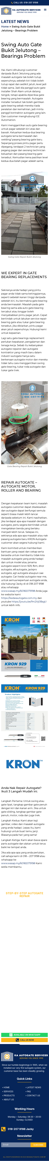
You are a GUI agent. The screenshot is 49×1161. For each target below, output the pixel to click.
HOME (7, 1087)
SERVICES (8, 1091)
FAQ (29, 1091)
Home (5, 26)
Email (3, 1141)
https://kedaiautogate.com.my (19, 598)
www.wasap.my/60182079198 (18, 590)
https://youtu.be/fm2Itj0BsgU (29, 601)
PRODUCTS (9, 1095)
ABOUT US (9, 1099)
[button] (45, 10)
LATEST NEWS (34, 1087)
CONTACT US (33, 1095)
